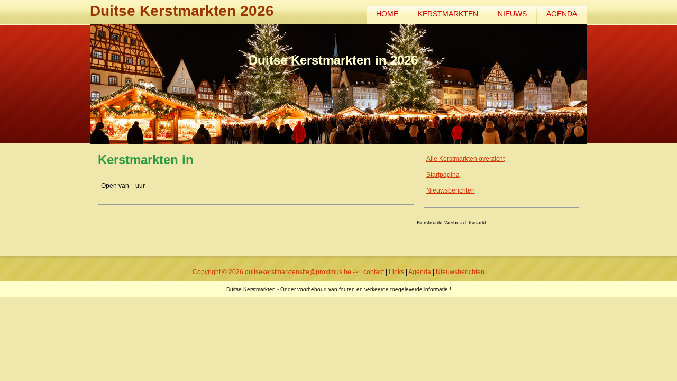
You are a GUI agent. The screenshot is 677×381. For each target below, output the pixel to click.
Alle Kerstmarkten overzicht (465, 158)
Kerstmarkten (448, 14)
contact (373, 272)
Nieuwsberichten (450, 190)
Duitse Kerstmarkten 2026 (182, 11)
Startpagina (443, 174)
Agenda (561, 14)
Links (396, 272)
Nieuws (512, 14)
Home (387, 14)
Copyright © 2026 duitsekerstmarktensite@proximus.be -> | (278, 272)
